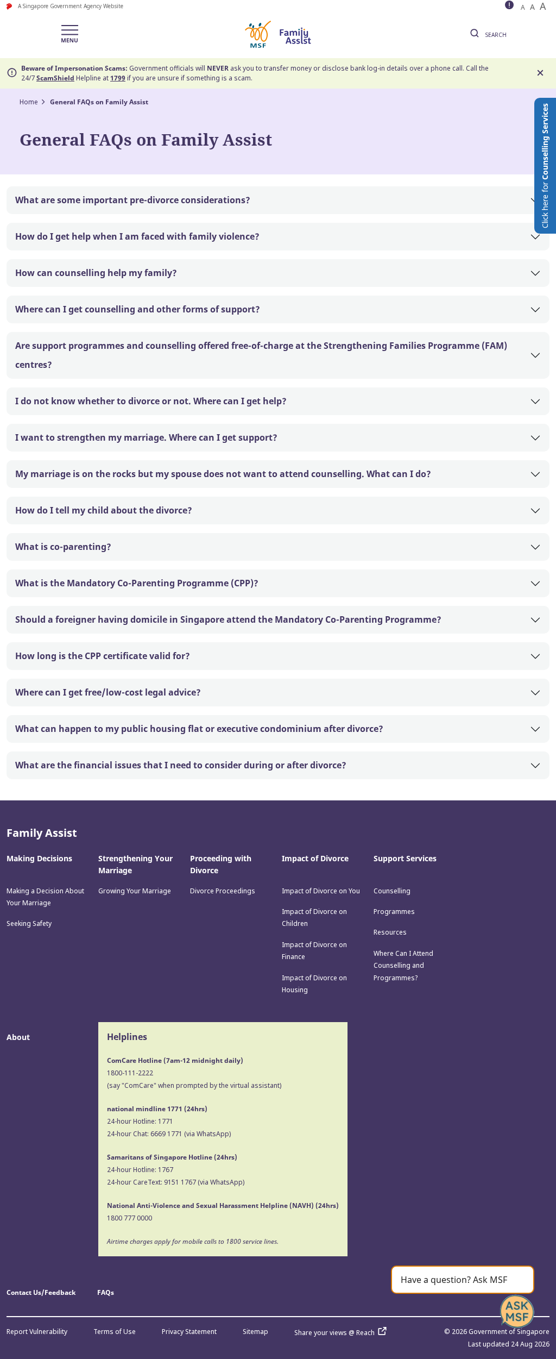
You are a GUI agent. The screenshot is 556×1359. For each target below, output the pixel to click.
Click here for (545, 165)
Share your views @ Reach (334, 1332)
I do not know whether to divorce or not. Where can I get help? (151, 401)
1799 (117, 78)
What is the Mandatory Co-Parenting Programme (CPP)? (136, 583)
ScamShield (55, 78)
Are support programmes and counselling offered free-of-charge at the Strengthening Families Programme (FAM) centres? (261, 355)
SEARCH (495, 35)
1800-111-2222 (130, 1073)
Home (29, 102)
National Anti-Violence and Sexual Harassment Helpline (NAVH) (210, 1205)
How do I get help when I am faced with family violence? (137, 236)
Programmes (394, 911)
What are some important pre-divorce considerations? (132, 200)
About (18, 1037)
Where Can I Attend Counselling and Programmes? (403, 965)
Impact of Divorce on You (321, 890)
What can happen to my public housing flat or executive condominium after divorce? (199, 729)
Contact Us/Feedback (41, 1292)
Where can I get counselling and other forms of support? (137, 309)
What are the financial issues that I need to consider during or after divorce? (180, 765)
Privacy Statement (189, 1331)
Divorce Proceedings (222, 890)
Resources (390, 932)
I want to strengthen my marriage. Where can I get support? (146, 437)
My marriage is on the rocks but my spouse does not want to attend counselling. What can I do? (223, 474)
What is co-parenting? (63, 547)
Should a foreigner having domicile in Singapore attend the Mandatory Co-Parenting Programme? (228, 619)
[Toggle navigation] (69, 34)
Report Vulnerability (37, 1331)
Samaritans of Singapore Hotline (159, 1157)
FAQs (105, 1292)
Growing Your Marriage (134, 890)
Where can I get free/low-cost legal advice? (108, 692)
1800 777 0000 (129, 1218)
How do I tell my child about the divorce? (103, 510)
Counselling (392, 890)
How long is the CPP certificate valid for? (102, 656)
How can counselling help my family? (96, 273)
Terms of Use (114, 1331)
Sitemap (255, 1331)
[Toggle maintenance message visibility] (510, 6)
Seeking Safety (29, 923)
